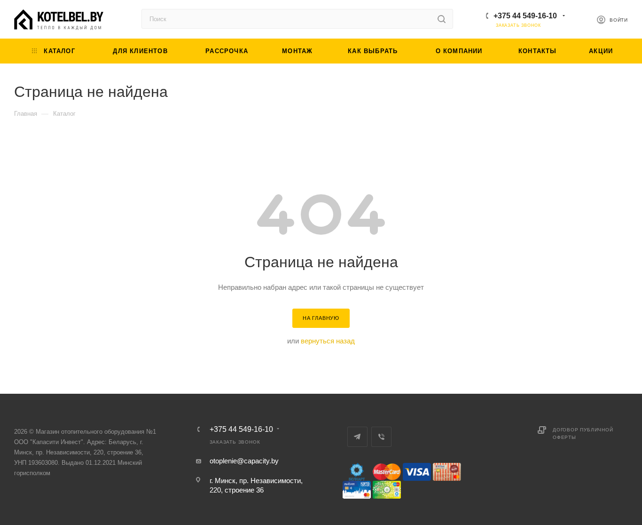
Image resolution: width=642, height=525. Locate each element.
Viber (381, 437)
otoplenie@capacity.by (244, 461)
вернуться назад (328, 341)
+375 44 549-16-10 (525, 16)
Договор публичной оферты (583, 433)
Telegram (357, 437)
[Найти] (441, 19)
